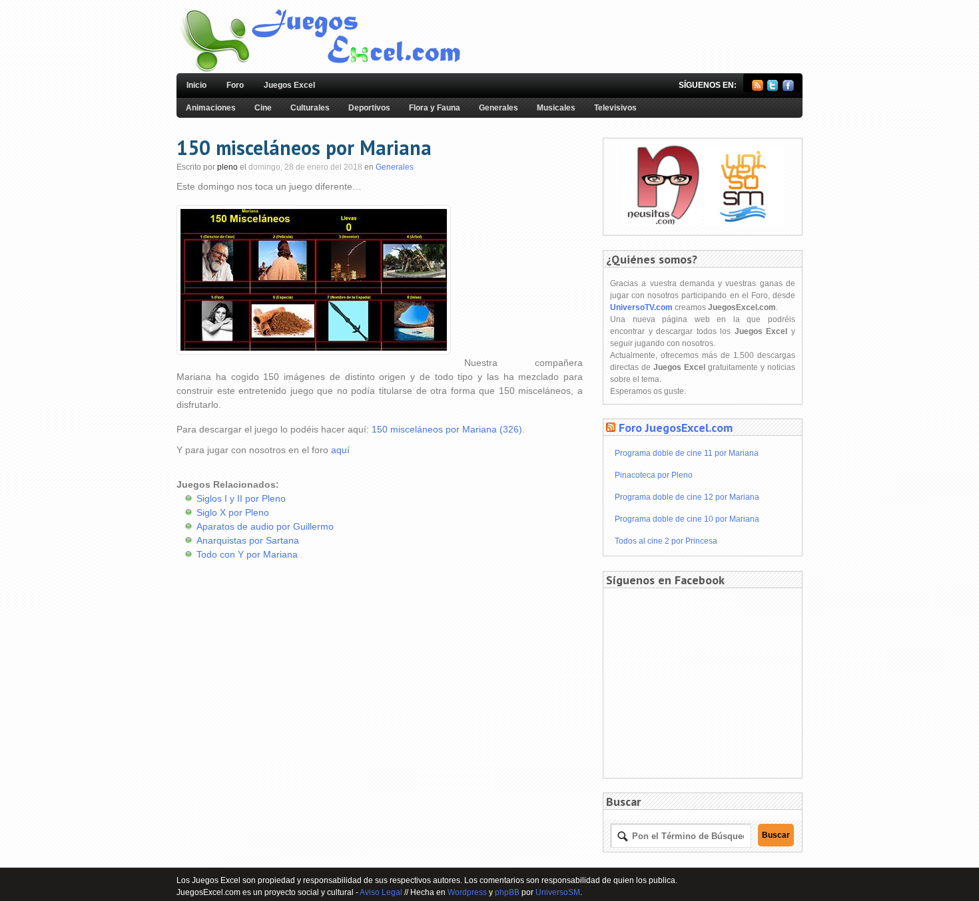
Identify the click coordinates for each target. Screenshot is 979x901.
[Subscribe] (757, 88)
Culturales (310, 107)
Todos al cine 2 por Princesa (666, 541)
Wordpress (467, 892)
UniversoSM (557, 892)
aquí (340, 450)
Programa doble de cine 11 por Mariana (687, 453)
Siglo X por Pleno (232, 512)
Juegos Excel (289, 85)
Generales (498, 107)
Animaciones (211, 107)
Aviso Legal (381, 892)
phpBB (507, 892)
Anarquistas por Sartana (247, 540)
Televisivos (615, 107)
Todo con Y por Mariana (247, 554)
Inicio (196, 85)
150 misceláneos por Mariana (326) (447, 429)
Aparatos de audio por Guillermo (265, 526)
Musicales (556, 107)
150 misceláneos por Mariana (304, 147)
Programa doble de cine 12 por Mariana (687, 497)
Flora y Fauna (434, 107)
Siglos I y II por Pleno (241, 498)
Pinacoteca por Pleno (654, 475)
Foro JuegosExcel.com (676, 427)
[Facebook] (788, 88)
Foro (235, 85)
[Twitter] (773, 88)
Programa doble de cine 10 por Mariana (687, 519)
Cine (263, 107)
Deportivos (369, 107)
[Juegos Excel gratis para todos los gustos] (319, 70)
